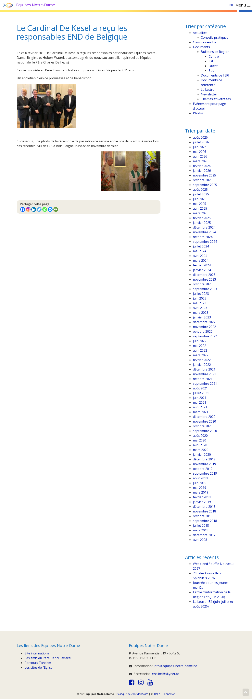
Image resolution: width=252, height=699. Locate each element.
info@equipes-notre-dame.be (175, 666)
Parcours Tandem (38, 663)
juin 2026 (199, 147)
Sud (211, 70)
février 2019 (202, 497)
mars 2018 (200, 530)
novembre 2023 (204, 279)
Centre (214, 56)
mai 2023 (199, 303)
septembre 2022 (205, 336)
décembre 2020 (204, 416)
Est (211, 61)
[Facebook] (22, 209)
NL (231, 5)
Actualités (200, 33)
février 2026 (202, 166)
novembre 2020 (204, 421)
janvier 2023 (202, 317)
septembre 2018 (205, 521)
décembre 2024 (204, 227)
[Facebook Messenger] (50, 209)
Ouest (213, 66)
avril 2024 (200, 256)
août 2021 (200, 388)
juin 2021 (199, 398)
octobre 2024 (202, 237)
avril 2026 (200, 156)
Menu (241, 5)
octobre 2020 (202, 426)
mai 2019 (199, 487)
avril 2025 (200, 208)
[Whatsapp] (44, 209)
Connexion (168, 694)
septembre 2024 (205, 241)
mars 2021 (200, 412)
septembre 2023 (205, 289)
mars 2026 (200, 161)
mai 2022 (199, 345)
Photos (198, 113)
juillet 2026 (201, 142)
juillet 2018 (201, 525)
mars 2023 (200, 312)
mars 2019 (200, 492)
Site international (37, 653)
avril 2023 (200, 308)
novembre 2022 (204, 327)
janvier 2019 (202, 502)
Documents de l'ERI (215, 75)
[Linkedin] (33, 209)
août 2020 (200, 435)
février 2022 (202, 360)
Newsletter (209, 94)
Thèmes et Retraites (216, 99)
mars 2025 (200, 213)
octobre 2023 (202, 284)
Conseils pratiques (214, 37)
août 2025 (200, 189)
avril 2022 (200, 350)
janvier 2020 (202, 454)
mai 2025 (199, 204)
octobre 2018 (202, 516)
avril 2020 (200, 445)
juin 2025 (199, 199)
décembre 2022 (204, 322)
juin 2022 (199, 341)
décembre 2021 (204, 369)
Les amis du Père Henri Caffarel (48, 658)
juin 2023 (199, 298)
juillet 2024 (201, 246)
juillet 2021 (201, 393)
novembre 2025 (204, 175)
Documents (201, 47)
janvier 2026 (202, 170)
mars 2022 (200, 355)
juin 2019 (199, 483)
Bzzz (157, 694)
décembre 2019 (204, 459)
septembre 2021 (205, 383)
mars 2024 (200, 260)
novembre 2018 (204, 511)
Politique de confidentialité (132, 694)
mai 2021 (199, 402)
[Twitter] (39, 209)
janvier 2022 (202, 364)
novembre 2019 (204, 464)
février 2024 (202, 265)
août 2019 (200, 478)
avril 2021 (200, 407)
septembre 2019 (205, 473)
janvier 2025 (202, 222)
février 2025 (202, 218)
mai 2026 (199, 151)
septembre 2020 (205, 431)
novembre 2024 (204, 232)
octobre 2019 (202, 469)
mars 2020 (200, 450)
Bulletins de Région (215, 51)
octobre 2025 (202, 180)
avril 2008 (200, 540)
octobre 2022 (202, 331)
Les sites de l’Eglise (39, 667)
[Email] (55, 209)
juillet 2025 (201, 194)
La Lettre (207, 89)
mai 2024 (199, 251)
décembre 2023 (204, 275)
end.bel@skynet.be (166, 674)
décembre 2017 (204, 535)
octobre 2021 (202, 379)
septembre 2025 (205, 185)
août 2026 (200, 137)
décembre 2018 (204, 506)
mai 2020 (199, 440)
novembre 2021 (204, 374)
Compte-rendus (204, 42)
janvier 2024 (202, 270)
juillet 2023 (201, 293)
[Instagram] (28, 209)
